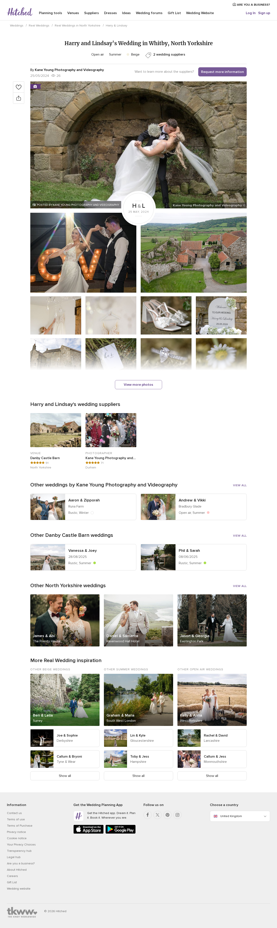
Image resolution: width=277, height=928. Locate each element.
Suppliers (91, 13)
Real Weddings (39, 25)
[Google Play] (120, 833)
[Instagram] (177, 815)
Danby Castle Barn (45, 458)
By (67, 70)
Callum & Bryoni (69, 756)
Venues (73, 13)
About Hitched (17, 870)
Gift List (174, 13)
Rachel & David (216, 735)
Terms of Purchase (19, 825)
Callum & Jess (215, 756)
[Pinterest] (167, 815)
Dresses (110, 13)
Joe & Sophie (67, 735)
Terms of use (16, 819)
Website (200, 13)
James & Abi (44, 635)
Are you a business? (21, 863)
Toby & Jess (139, 756)
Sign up (264, 13)
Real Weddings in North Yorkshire (77, 25)
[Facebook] (147, 815)
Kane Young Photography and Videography (110, 458)
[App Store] (88, 833)
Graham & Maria (120, 715)
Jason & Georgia (194, 635)
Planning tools (50, 13)
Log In (251, 13)
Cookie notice (17, 838)
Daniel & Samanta (122, 635)
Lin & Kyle (137, 735)
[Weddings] (19, 12)
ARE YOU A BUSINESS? (253, 5)
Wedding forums (149, 13)
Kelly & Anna (191, 715)
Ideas (126, 13)
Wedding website (19, 888)
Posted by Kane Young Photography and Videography (78, 205)
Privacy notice (16, 832)
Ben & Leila (43, 715)
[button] (138, 144)
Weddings (16, 25)
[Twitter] (157, 815)
